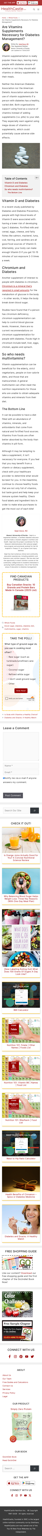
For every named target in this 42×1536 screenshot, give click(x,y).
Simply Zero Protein (21, 1409)
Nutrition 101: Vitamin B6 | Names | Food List (21, 1083)
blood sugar (9, 626)
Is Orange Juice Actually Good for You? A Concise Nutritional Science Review (21, 857)
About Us (7, 1375)
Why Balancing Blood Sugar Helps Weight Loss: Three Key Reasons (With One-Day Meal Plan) (21, 898)
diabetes (18, 626)
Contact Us (8, 1386)
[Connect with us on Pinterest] (21, 1495)
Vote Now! (21, 691)
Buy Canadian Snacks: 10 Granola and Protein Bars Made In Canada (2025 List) (21, 587)
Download (27, 1273)
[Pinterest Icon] (21, 1356)
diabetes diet (28, 626)
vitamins (25, 629)
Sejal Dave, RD (24, 44)
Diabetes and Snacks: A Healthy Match (20, 718)
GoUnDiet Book (10, 1457)
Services (6, 1389)
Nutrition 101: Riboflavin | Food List (21, 1121)
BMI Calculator (21, 1010)
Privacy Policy (9, 1393)
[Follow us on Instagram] (16, 1495)
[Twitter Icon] (32, 1356)
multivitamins (9, 629)
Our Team (7, 1379)
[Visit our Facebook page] (12, 1495)
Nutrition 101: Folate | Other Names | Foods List (21, 1046)
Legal (5, 1396)
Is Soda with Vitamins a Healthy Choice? (21, 714)
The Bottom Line (15, 192)
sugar (18, 629)
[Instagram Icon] (15, 1356)
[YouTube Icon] (27, 1356)
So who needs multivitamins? (19, 189)
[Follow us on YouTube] (25, 1495)
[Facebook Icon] (10, 1356)
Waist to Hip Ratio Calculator (21, 1158)
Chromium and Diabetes (16, 186)
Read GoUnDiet (10, 1460)
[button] (34, 9)
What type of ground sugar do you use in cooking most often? (21, 648)
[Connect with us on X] (30, 1495)
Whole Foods (9, 623)
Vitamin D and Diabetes (16, 183)
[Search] (34, 811)
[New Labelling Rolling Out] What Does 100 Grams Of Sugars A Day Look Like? (21, 971)
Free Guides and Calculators (15, 1382)
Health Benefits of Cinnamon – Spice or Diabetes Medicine (21, 1195)
